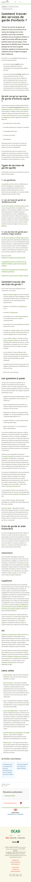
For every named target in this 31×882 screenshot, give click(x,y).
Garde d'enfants (7, 675)
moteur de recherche (9, 456)
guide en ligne (13, 294)
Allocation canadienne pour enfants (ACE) (13, 634)
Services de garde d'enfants (10, 340)
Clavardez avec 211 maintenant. (15, 814)
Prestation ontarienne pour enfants (17, 656)
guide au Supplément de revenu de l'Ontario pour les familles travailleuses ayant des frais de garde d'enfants (15, 606)
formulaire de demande (8, 662)
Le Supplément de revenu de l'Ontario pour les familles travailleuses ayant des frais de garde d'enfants (14, 263)
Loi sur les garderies (23, 115)
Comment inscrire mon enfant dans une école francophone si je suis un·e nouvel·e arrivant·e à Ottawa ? (8, 770)
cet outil (22, 500)
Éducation (4, 6)
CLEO (4, 700)
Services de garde (6, 508)
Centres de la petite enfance (10, 710)
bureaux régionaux (23, 316)
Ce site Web (25, 565)
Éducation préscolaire (13, 6)
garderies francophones (19, 494)
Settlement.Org (15, 860)
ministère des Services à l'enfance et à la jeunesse (15, 109)
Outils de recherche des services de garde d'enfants (22, 766)
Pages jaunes (14, 312)
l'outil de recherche (20, 354)
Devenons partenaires (15, 871)
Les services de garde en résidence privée (13, 206)
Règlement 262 (8, 117)
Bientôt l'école (7, 742)
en (20, 2)
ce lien (7, 574)
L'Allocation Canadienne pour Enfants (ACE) (13, 257)
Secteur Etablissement (15, 862)
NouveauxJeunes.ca (15, 864)
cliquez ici (15, 572)
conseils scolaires (15, 330)
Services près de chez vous (13, 486)
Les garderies (5, 184)
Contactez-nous (15, 869)
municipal (26, 324)
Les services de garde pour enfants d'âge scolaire (15, 238)
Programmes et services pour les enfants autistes (15, 275)
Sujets (15, 2)
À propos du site (15, 867)
